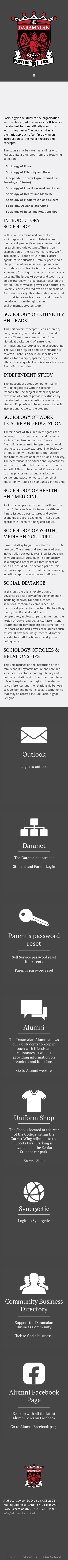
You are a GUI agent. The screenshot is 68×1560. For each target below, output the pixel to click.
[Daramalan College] (34, 38)
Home (7, 97)
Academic (34, 97)
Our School (19, 97)
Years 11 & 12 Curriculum (35, 102)
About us (30, 1557)
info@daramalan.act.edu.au (21, 1513)
